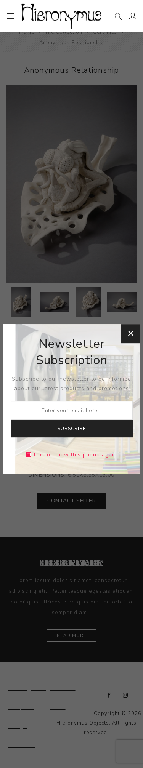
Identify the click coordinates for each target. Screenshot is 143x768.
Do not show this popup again (75, 454)
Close (130, 333)
